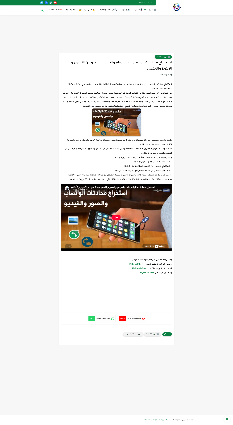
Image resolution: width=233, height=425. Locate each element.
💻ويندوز (126, 10)
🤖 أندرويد (152, 10)
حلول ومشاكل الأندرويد (133, 334)
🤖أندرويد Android (163, 57)
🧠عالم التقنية (55, 10)
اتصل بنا (142, 3)
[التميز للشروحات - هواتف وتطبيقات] (176, 7)
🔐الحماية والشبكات (73, 10)
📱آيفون (138, 10)
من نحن (151, 3)
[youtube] (55, 2)
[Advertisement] (116, 34)
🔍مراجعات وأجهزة (108, 10)
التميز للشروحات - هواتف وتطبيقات (157, 420)
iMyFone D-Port (136, 264)
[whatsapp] (50, 2)
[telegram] (41, 2)
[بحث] (42, 10)
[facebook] (46, 2)
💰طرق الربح (89, 10)
